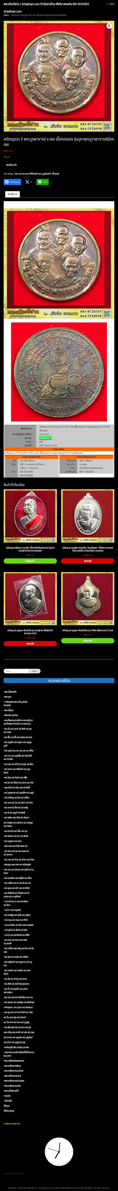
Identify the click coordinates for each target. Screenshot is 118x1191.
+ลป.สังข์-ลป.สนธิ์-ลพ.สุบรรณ (16, 984)
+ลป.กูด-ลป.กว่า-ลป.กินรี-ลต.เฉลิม (18, 1012)
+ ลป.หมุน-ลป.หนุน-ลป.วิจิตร (16, 920)
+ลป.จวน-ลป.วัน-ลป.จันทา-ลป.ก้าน (18, 802)
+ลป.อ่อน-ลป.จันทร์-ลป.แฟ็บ (15, 777)
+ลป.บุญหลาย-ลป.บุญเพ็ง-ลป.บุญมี (19, 792)
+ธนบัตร (7, 1096)
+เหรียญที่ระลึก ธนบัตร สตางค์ (16, 1047)
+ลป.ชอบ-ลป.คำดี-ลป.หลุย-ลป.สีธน (18, 764)
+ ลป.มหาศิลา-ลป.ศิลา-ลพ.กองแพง (18, 925)
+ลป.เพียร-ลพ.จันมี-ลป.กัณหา (16, 817)
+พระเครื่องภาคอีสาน (12, 1066)
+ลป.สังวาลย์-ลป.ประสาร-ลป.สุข (17, 1027)
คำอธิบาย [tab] (12, 194)
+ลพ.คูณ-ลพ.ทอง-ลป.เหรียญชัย (17, 864)
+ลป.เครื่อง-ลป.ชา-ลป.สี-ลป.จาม (17, 883)
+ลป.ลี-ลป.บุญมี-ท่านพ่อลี (14, 812)
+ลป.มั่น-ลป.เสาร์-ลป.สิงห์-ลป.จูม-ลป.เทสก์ (18, 730)
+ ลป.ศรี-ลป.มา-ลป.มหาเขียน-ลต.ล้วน (16, 903)
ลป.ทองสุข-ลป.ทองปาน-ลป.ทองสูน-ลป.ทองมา (18, 824)
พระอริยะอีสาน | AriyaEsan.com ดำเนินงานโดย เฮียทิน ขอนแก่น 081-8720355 (46, 3)
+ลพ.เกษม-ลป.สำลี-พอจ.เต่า (16, 846)
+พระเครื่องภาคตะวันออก (14, 1080)
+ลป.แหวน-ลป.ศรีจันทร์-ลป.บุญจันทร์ (32, 173)
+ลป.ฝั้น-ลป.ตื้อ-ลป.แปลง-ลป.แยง (18, 737)
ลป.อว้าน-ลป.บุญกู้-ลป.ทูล (15, 1042)
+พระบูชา (7, 696)
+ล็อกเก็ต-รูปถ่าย (11, 715)
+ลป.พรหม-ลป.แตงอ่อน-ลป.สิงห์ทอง (19, 1002)
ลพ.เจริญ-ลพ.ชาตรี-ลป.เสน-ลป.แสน (19, 1032)
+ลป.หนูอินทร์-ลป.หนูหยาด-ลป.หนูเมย (18, 963)
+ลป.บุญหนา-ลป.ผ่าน (13, 841)
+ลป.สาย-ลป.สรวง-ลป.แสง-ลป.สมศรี (16, 941)
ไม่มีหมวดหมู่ (9, 1111)
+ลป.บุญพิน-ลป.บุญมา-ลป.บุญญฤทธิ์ (17, 743)
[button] (109, 26)
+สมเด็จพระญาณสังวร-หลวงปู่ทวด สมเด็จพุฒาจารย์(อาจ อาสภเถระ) (18, 721)
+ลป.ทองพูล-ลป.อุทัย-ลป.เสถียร (17, 915)
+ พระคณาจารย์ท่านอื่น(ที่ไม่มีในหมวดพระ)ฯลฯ (19, 1053)
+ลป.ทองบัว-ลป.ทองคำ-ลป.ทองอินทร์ (17, 972)
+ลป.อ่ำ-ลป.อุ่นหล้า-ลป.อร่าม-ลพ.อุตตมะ (16, 990)
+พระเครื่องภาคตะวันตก (13, 1070)
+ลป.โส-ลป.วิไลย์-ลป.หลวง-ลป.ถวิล (18, 782)
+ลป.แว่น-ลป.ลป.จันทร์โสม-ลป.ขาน (18, 997)
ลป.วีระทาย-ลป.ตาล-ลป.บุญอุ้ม (17, 1022)
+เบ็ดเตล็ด (8, 1100)
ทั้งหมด (6, 15)
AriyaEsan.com (13, 11)
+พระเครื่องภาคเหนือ (12, 1086)
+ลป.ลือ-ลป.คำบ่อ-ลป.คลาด (15, 979)
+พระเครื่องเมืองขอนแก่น (14, 1060)
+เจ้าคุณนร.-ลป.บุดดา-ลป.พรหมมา (18, 1007)
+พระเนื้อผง (8, 710)
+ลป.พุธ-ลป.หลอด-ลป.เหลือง (16, 957)
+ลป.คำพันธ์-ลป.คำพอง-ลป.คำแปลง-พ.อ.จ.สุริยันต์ (17, 894)
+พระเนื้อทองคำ (10, 692)
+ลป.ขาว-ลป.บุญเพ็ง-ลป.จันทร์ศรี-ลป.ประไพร (18, 757)
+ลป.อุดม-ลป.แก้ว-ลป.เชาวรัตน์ (17, 888)
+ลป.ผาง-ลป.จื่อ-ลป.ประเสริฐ (16, 807)
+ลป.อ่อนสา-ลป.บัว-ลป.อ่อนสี (16, 836)
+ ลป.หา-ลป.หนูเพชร (12, 910)
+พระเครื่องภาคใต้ (11, 1090)
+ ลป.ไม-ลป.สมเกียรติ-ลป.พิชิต (17, 935)
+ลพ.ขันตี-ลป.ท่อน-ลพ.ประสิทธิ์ (17, 787)
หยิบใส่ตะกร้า (11, 165)
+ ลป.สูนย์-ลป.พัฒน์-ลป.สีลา (16, 930)
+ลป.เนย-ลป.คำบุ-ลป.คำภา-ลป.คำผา (19, 859)
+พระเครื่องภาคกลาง (12, 1076)
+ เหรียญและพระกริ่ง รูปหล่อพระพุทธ (15, 703)
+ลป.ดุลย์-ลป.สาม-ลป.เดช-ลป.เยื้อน (18, 750)
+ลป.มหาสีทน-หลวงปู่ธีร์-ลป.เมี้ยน (18, 878)
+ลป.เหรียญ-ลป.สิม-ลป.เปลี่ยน (17, 797)
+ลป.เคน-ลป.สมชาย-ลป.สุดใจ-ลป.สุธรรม (18, 871)
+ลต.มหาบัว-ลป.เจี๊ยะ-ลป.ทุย (15, 831)
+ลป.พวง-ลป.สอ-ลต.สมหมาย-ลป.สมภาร (16, 852)
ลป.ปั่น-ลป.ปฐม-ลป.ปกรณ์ (15, 1017)
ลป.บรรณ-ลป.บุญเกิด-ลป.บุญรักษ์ (18, 1037)
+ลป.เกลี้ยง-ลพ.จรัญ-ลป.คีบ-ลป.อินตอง (19, 950)
